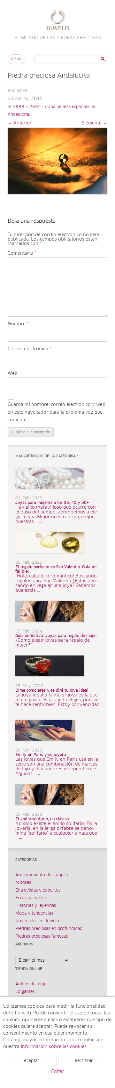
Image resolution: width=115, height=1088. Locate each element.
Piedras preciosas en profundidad (48, 929)
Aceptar (31, 1061)
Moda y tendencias (34, 913)
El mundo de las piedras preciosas (57, 21)
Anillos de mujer (31, 984)
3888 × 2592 (27, 107)
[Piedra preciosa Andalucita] (57, 161)
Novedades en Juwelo (37, 921)
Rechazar (84, 1061)
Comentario (22, 253)
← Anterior (20, 123)
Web (13, 373)
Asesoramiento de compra (41, 875)
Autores (23, 883)
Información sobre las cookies (54, 1046)
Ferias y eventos (31, 898)
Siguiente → (94, 123)
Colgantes (24, 992)
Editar (57, 1071)
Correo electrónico (29, 349)
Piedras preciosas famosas (41, 936)
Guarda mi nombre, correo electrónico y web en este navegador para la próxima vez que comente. (56, 412)
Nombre (18, 324)
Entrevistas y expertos (37, 890)
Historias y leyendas (35, 906)
